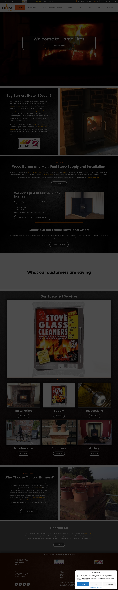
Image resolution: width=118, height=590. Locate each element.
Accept (83, 584)
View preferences (109, 584)
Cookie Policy (93, 587)
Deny (96, 584)
